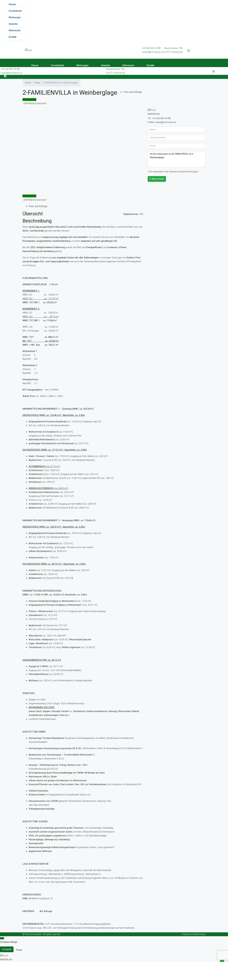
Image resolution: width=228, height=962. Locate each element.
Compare (6, 949)
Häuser (12, 4)
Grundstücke (15, 11)
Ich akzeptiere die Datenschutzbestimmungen (174, 171)
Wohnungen (15, 17)
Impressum (187, 934)
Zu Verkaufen (29, 99)
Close (19, 949)
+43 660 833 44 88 (151, 48)
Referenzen (14, 30)
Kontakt (12, 37)
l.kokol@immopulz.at (152, 52)
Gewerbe (13, 24)
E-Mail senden (157, 178)
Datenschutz (199, 934)
